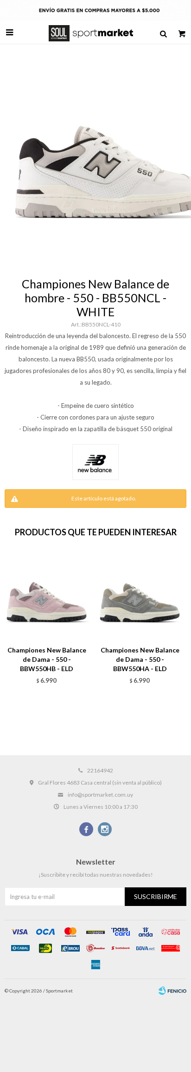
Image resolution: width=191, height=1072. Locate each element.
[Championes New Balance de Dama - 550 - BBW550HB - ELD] (46, 596)
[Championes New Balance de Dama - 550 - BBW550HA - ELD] (140, 596)
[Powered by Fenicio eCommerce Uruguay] (172, 991)
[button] (163, 32)
